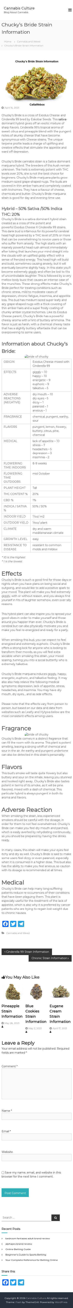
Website (7, 1152)
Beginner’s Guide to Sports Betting (25, 1254)
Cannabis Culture (19, 8)
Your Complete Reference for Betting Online (31, 1260)
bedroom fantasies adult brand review (27, 1238)
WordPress (61, 1302)
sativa (62, 119)
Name (7, 1110)
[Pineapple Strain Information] (12, 991)
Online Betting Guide (18, 1249)
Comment (10, 1066)
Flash (18, 1302)
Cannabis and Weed (28, 41)
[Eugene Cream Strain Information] (60, 991)
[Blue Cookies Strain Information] (36, 991)
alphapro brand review (18, 1243)
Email (6, 1131)
